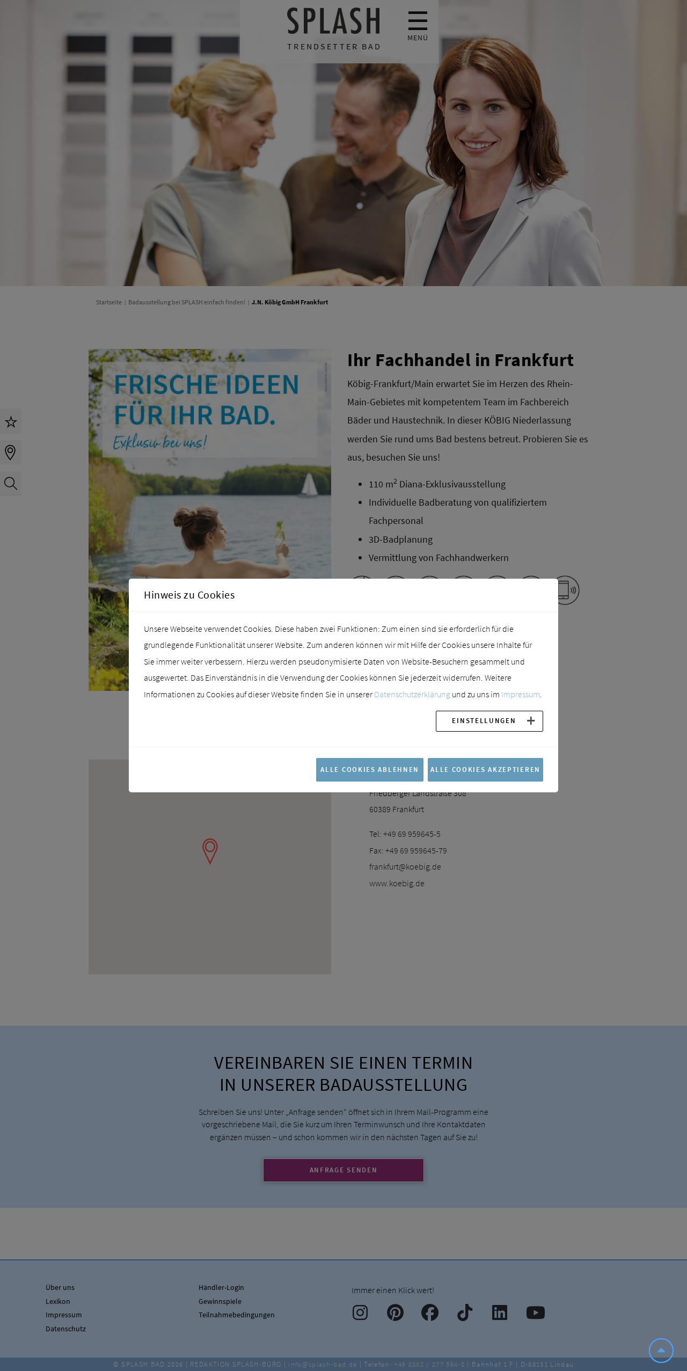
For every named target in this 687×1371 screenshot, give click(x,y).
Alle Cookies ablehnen (369, 769)
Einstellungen (484, 720)
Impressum (520, 694)
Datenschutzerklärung (412, 694)
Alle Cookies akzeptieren (485, 769)
